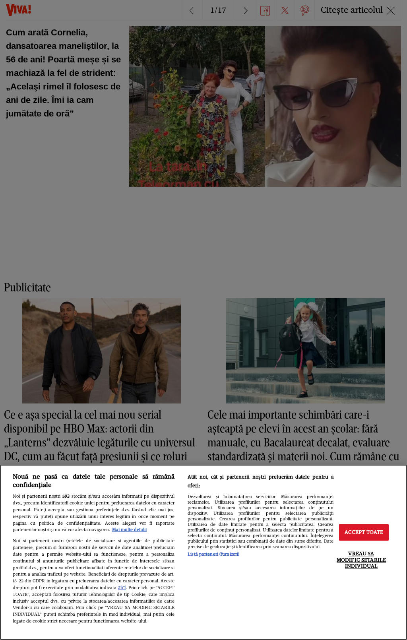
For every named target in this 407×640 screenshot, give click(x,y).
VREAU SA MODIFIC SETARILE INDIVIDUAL (361, 560)
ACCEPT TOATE (364, 532)
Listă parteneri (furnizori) (213, 554)
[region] (203, 552)
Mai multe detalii (129, 529)
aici (122, 587)
